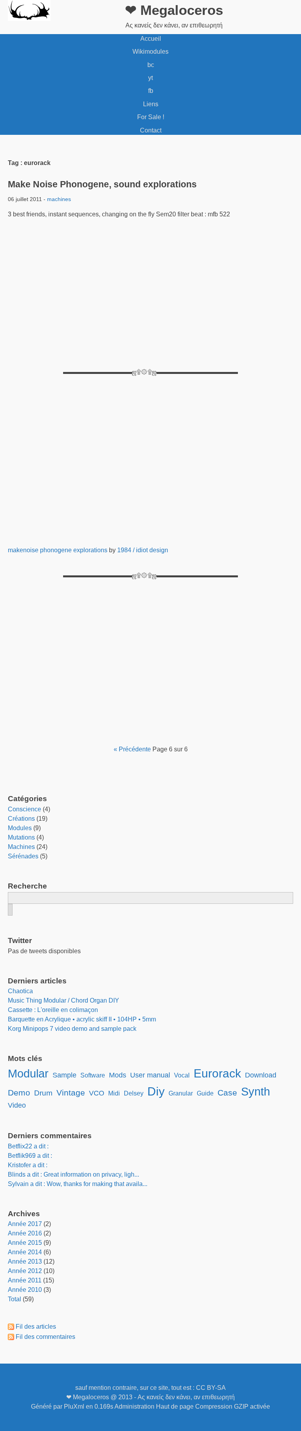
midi (114, 1093)
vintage (70, 1092)
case (227, 1092)
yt (150, 77)
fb (150, 90)
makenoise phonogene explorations (57, 550)
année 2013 (25, 1261)
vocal (182, 1075)
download (260, 1075)
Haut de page (175, 1406)
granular (181, 1093)
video (17, 1105)
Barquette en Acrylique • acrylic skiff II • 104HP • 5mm (82, 1019)
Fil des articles (36, 1326)
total (15, 1299)
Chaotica (20, 991)
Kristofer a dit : (27, 1165)
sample (64, 1075)
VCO (96, 1093)
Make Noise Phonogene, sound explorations (102, 184)
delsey (133, 1093)
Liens (150, 104)
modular (28, 1073)
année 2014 (25, 1252)
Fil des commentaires (45, 1336)
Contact (150, 130)
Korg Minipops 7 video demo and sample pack (72, 1028)
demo (19, 1092)
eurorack (217, 1073)
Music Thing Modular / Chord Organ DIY (63, 1000)
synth (255, 1091)
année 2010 (25, 1289)
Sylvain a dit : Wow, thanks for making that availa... (77, 1184)
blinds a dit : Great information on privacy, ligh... (73, 1174)
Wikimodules (150, 51)
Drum (43, 1093)
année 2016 (25, 1233)
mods (117, 1075)
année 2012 (25, 1271)
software (92, 1075)
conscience (24, 809)
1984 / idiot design (142, 550)
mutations (21, 837)
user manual (150, 1075)
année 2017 (25, 1224)
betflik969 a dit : (30, 1155)
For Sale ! (150, 117)
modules (20, 828)
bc (150, 65)
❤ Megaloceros (174, 10)
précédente (135, 749)
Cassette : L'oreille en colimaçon (53, 1010)
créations (21, 818)
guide (205, 1093)
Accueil (150, 38)
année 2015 (25, 1242)
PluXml (74, 1406)
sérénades (23, 856)
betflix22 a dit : (28, 1146)
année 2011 (25, 1280)
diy (156, 1091)
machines (59, 199)
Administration (134, 1406)
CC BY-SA (211, 1387)
